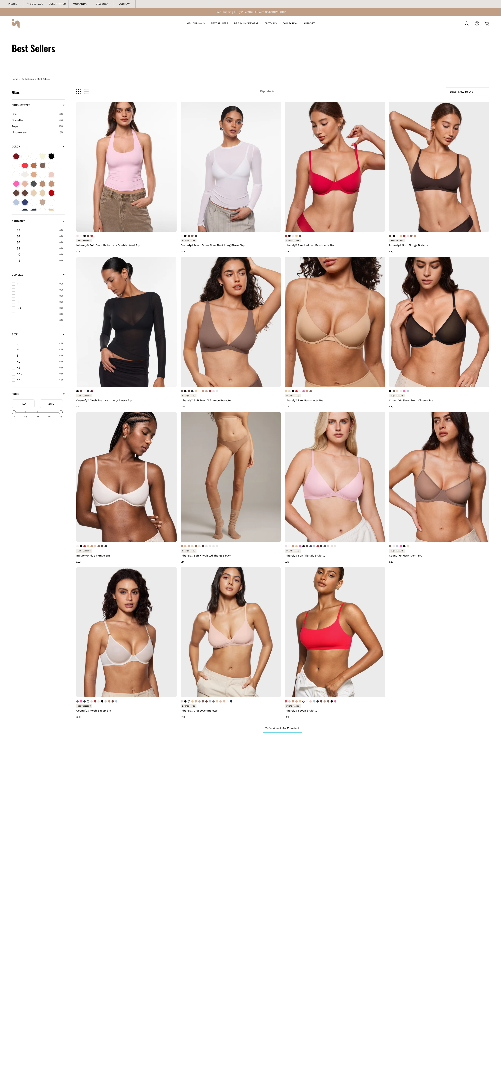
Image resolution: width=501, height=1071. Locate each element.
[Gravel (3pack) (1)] (42, 183)
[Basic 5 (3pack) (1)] (25, 156)
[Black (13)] (51, 156)
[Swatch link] (77, 236)
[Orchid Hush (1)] (33, 202)
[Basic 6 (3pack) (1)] (33, 156)
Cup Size (17, 274)
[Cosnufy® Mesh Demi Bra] (439, 477)
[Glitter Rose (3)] (16, 183)
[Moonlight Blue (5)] (16, 202)
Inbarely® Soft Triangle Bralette (305, 555)
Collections (28, 79)
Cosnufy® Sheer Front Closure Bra (411, 400)
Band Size (18, 221)
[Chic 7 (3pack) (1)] (51, 165)
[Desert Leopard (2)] (42, 174)
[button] (467, 23)
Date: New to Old (461, 91)
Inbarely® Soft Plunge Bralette (408, 245)
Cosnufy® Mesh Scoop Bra (93, 710)
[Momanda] (79, 4)
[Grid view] (78, 91)
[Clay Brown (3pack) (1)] (16, 174)
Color (16, 146)
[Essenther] (57, 4)
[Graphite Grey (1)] (33, 183)
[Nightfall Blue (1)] (25, 202)
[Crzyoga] (102, 4)
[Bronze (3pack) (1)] (33, 165)
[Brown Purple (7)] (42, 165)
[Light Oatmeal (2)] (33, 193)
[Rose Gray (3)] (42, 202)
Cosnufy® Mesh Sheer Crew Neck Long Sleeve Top (213, 245)
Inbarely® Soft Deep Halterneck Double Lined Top (108, 245)
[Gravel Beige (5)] (51, 183)
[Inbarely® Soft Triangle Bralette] (335, 477)
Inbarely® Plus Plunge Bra (93, 555)
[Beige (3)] (42, 156)
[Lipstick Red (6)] (51, 193)
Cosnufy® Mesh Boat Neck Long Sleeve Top (104, 400)
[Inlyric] (13, 4)
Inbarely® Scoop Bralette (301, 710)
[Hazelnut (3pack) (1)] (25, 193)
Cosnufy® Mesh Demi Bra (405, 555)
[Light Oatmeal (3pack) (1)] (42, 193)
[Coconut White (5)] (25, 174)
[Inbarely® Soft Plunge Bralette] (439, 167)
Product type (21, 105)
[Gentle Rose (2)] (51, 174)
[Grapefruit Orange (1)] (25, 183)
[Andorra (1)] (16, 156)
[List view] (86, 91)
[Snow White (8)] (51, 202)
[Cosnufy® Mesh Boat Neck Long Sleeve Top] (126, 322)
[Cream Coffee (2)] (33, 174)
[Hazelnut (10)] (16, 193)
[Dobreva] (124, 4)
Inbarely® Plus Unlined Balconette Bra (309, 245)
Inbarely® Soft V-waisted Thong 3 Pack (206, 555)
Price (15, 394)
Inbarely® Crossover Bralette (199, 710)
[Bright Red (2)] (25, 165)
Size (15, 334)
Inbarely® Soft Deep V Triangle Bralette (206, 400)
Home (15, 79)
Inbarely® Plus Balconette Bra (304, 400)
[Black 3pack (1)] (16, 165)
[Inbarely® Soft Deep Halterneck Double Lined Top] (126, 167)
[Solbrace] (35, 4)
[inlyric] (16, 23)
